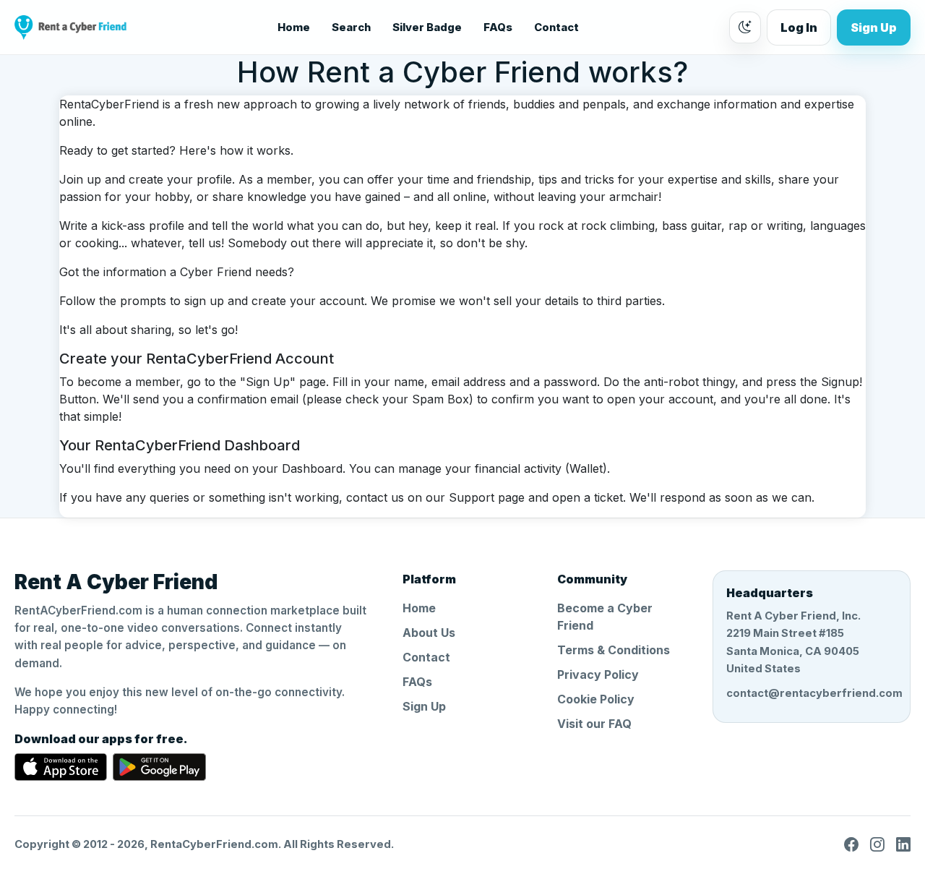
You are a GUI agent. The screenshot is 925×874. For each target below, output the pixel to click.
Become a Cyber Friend (605, 617)
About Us (429, 632)
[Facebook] (851, 844)
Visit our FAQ (594, 723)
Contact (556, 27)
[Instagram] (877, 844)
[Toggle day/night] (745, 27)
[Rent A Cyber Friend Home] (70, 27)
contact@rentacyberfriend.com (811, 693)
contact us (375, 497)
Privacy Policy (598, 674)
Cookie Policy (595, 699)
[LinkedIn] (903, 844)
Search (351, 27)
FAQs (497, 27)
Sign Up (874, 27)
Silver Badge (427, 27)
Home (294, 27)
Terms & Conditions (613, 650)
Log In (798, 27)
